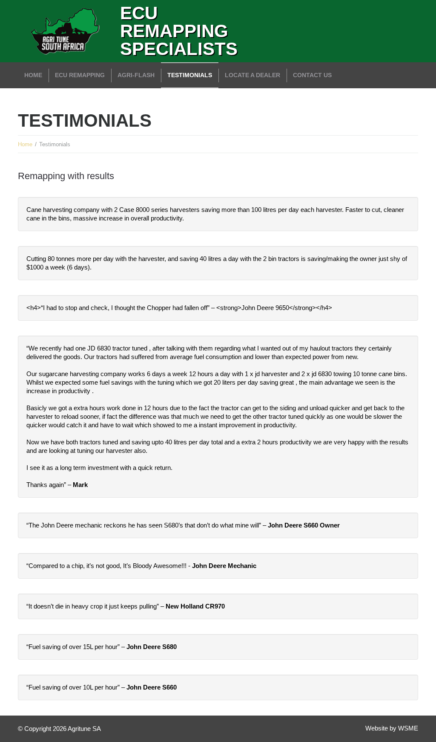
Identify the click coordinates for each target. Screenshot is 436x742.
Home (33, 75)
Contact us (312, 75)
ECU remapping (80, 75)
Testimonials (189, 75)
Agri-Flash (136, 75)
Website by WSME (391, 728)
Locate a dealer (252, 75)
